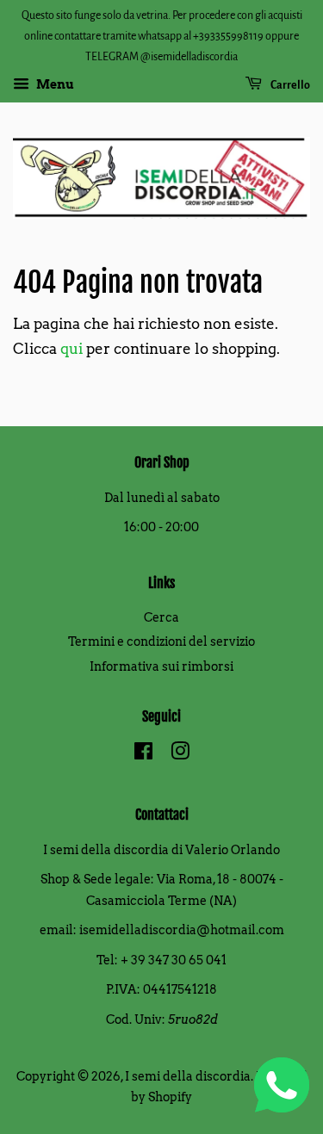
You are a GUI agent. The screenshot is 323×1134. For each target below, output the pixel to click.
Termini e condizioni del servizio (161, 641)
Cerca (161, 617)
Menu (54, 85)
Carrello (289, 85)
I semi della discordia (188, 1076)
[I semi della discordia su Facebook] (143, 754)
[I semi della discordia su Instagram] (180, 754)
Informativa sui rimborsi (161, 666)
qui (71, 348)
